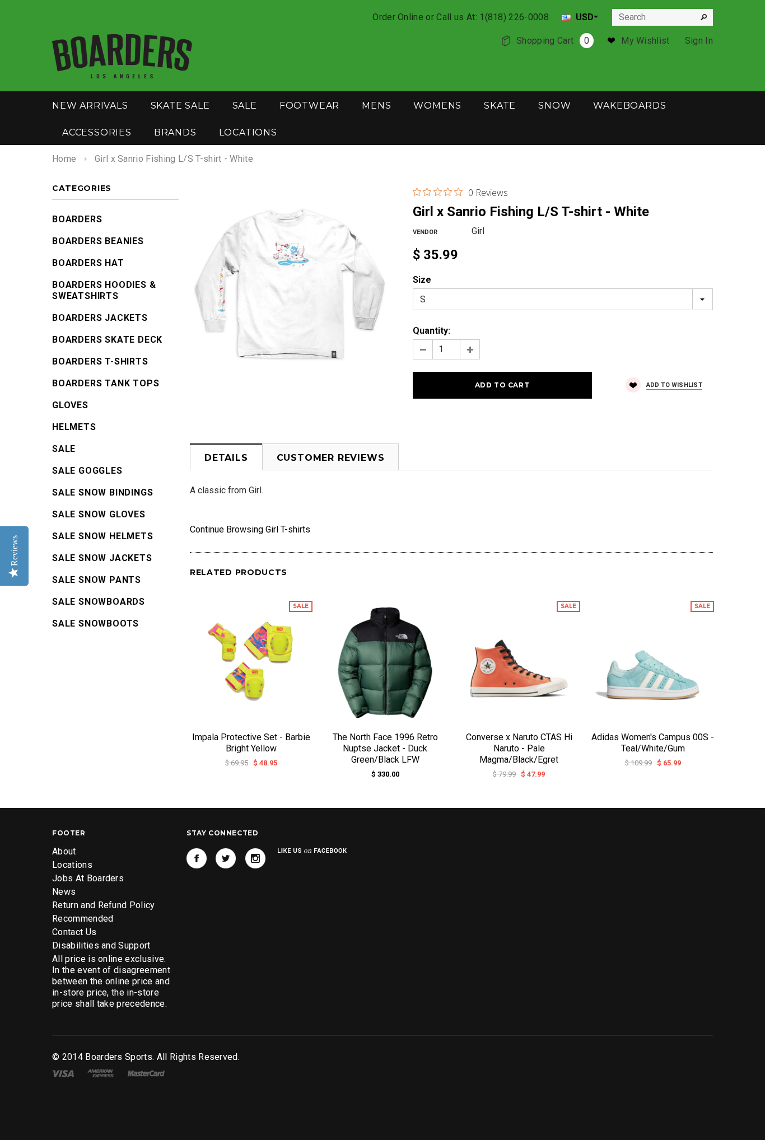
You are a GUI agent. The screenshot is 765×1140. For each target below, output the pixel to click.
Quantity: (431, 330)
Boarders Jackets (100, 317)
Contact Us (74, 932)
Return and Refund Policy (103, 905)
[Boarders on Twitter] (226, 858)
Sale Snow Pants (96, 579)
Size (422, 279)
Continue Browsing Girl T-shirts (250, 529)
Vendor (425, 232)
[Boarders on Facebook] (196, 858)
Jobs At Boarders (88, 878)
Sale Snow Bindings (102, 492)
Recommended (83, 918)
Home (64, 158)
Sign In (699, 40)
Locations (72, 864)
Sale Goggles (87, 470)
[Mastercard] (146, 1072)
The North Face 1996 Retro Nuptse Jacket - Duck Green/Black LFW (385, 748)
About (64, 851)
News (64, 891)
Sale (64, 448)
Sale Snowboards (98, 601)
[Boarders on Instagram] (255, 858)
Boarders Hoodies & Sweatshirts (104, 290)
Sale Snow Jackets (102, 558)
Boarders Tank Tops (105, 383)
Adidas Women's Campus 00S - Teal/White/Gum (652, 743)
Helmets (74, 427)
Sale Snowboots (95, 623)
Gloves (70, 405)
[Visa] (63, 1072)
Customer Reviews (331, 457)
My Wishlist (645, 40)
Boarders (77, 219)
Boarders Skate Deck (107, 339)
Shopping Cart (552, 40)
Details (226, 457)
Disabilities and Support (101, 945)
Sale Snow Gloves (99, 514)
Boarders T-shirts (100, 361)
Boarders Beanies (98, 241)
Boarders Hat (88, 263)
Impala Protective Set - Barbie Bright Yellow (251, 743)
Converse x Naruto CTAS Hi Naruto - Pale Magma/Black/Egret (519, 748)
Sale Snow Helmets (102, 536)
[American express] (100, 1072)
